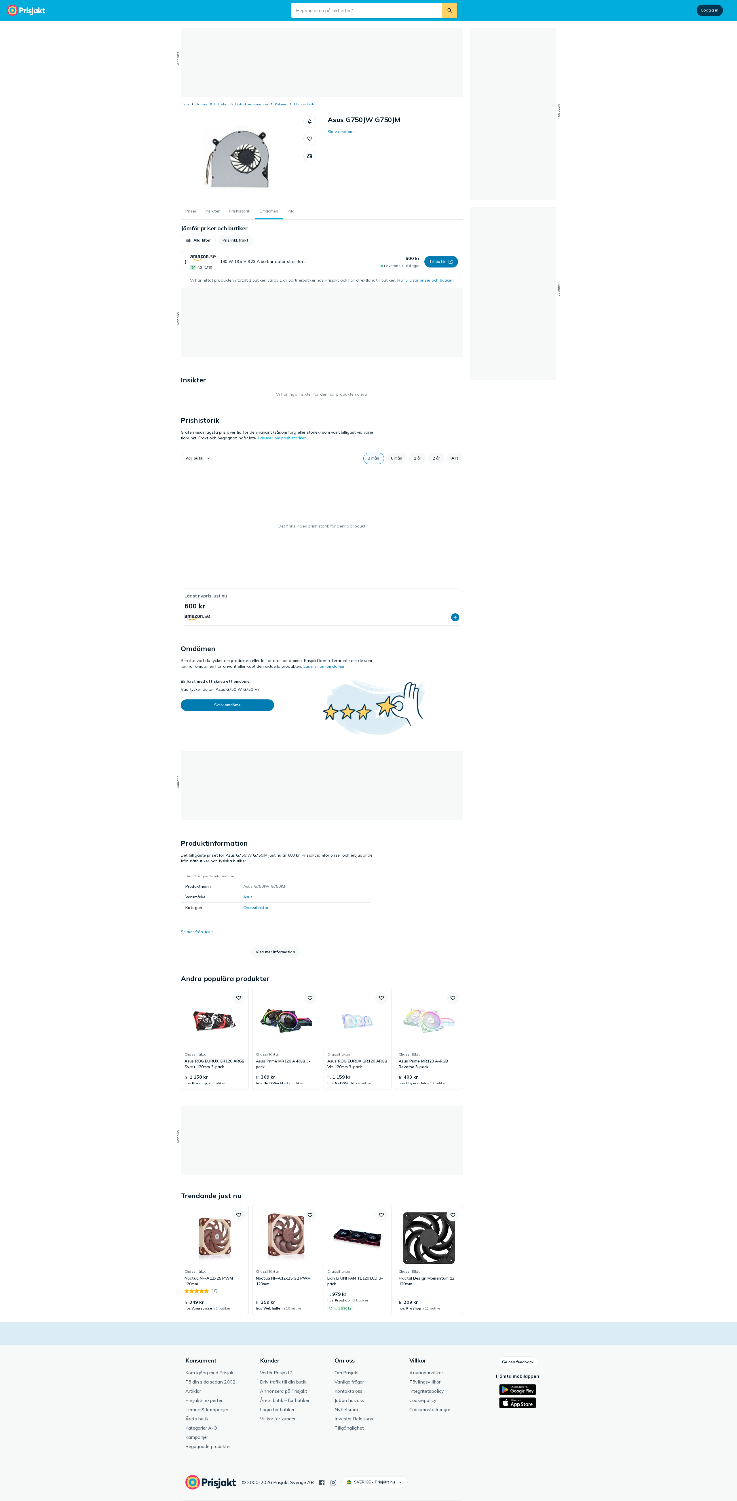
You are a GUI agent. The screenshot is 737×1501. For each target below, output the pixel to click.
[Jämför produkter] (309, 156)
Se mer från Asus (197, 931)
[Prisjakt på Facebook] (321, 1482)
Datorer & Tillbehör (212, 104)
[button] (309, 121)
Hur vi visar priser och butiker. (425, 280)
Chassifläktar (305, 104)
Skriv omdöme (341, 131)
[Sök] (449, 10)
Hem (185, 104)
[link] (215, 1039)
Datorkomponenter (252, 104)
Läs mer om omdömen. (325, 666)
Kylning (281, 104)
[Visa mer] (185, 261)
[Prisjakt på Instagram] (333, 1482)
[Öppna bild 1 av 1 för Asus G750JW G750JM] (242, 158)
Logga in (709, 10)
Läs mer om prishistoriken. (283, 438)
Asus (248, 897)
